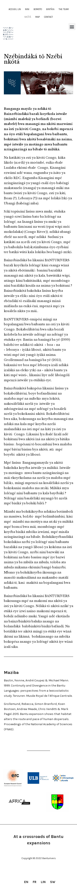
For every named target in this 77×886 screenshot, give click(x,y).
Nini (27, 9)
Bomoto (38, 9)
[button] (72, 26)
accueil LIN (15, 9)
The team (64, 9)
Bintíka (50, 9)
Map (37, 17)
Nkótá (27, 17)
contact (48, 17)
